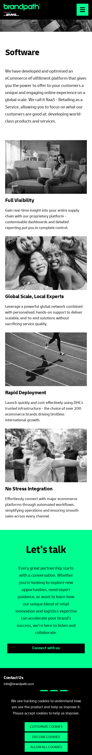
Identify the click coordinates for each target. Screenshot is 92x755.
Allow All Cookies (46, 747)
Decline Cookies (46, 737)
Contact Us (13, 678)
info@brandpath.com (19, 684)
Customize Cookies (46, 727)
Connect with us (46, 648)
